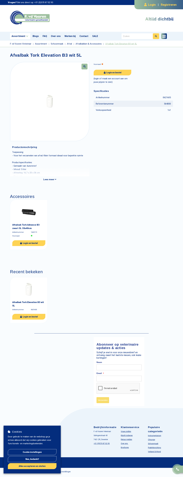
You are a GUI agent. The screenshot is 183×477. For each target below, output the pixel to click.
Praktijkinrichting (154, 448)
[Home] (49, 18)
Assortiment (18, 36)
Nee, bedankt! (32, 459)
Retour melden (126, 440)
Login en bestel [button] (113, 72)
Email (100, 373)
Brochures (125, 448)
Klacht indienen (127, 435)
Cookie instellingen (32, 452)
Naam (99, 362)
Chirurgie (151, 440)
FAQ (45, 36)
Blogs (36, 36)
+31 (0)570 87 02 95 (43, 2)
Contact (83, 36)
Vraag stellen (126, 431)
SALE (95, 36)
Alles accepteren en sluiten (32, 466)
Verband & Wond (154, 452)
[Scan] (164, 36)
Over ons (56, 36)
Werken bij (70, 36)
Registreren (169, 4)
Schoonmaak (153, 444)
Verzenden (103, 400)
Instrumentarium (154, 436)
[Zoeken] (156, 36)
